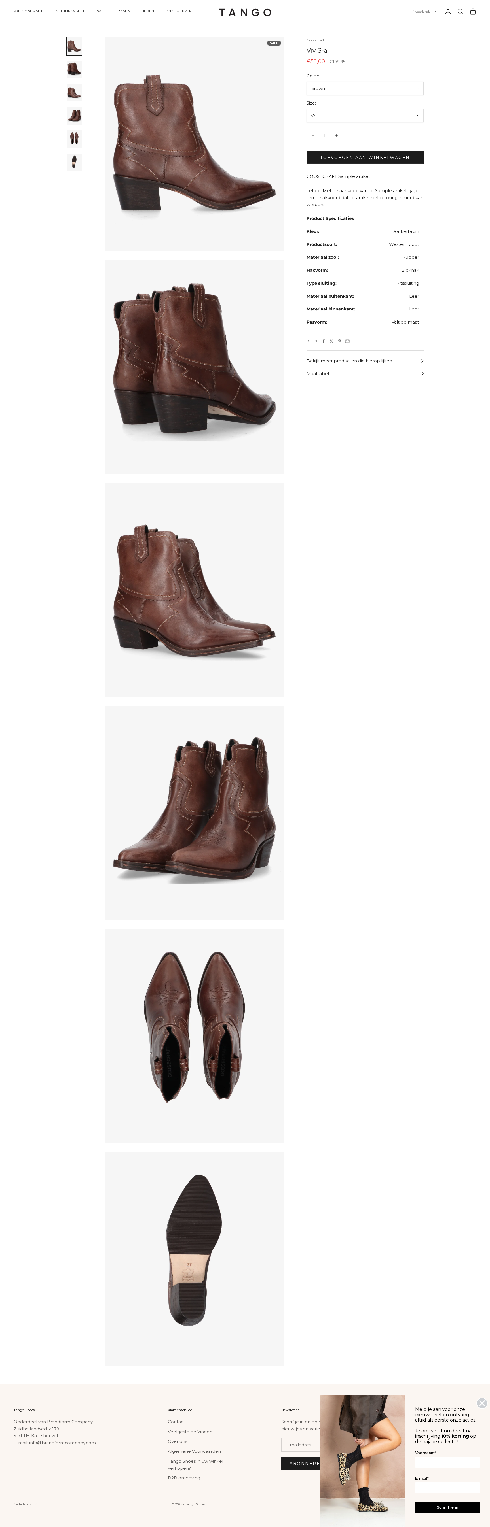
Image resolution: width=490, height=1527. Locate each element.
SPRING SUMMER (29, 11)
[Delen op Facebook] (323, 341)
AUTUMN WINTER (70, 11)
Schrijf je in (448, 1507)
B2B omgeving (184, 1478)
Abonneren (307, 1463)
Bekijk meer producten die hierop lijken (349, 360)
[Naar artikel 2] (74, 69)
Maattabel (318, 373)
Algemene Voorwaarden (194, 1451)
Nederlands (421, 12)
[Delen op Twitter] (331, 341)
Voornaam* (425, 1453)
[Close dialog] (482, 1403)
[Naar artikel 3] (74, 92)
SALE (101, 11)
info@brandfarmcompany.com (62, 1442)
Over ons (177, 1441)
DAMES (123, 11)
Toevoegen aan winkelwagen (365, 157)
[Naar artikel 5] (74, 139)
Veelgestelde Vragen (190, 1431)
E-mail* (421, 1478)
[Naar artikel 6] (74, 162)
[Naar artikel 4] (74, 116)
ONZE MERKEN (178, 11)
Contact (176, 1421)
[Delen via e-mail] (347, 341)
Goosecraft (315, 40)
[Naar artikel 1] (74, 46)
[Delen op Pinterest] (339, 341)
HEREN (147, 11)
